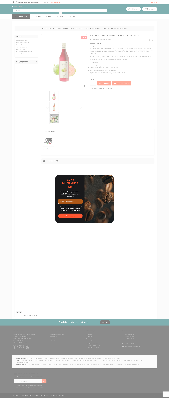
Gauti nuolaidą (70, 216)
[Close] (111, 177)
